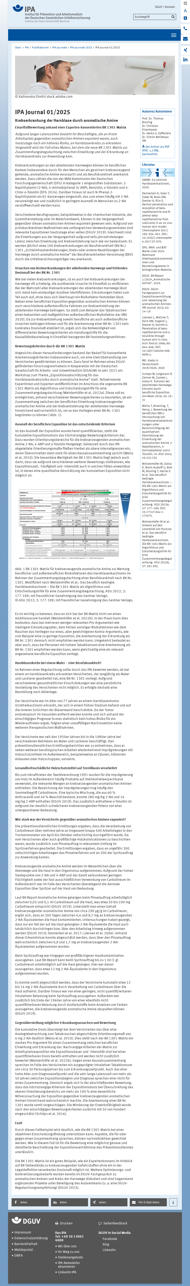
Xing (106, 1244)
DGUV (158, 7)
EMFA (18, 1256)
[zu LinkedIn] (185, 59)
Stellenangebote (70, 1257)
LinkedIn (109, 1250)
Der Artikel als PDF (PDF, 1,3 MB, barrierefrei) (156, 150)
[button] (30, 1202)
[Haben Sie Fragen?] (185, 29)
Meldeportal (23, 1250)
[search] (154, 17)
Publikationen (40, 47)
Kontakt (170, 7)
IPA (27, 47)
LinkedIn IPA (67, 1272)
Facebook (110, 1239)
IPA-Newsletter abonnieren (69, 1265)
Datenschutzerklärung (31, 1238)
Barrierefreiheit (26, 1244)
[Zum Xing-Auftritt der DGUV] (185, 50)
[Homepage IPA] (51, 13)
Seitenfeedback (115, 1223)
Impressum (22, 1232)
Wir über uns (67, 1246)
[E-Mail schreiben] (185, 39)
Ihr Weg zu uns (68, 1252)
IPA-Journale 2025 (81, 47)
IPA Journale (59, 47)
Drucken (66, 1223)
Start (18, 47)
